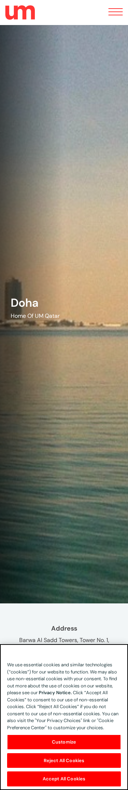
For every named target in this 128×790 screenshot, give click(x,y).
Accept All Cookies (64, 779)
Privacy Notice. (55, 693)
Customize (64, 742)
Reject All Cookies (64, 760)
